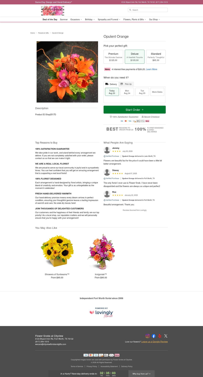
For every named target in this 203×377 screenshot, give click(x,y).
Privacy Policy (92, 366)
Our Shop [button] (153, 19)
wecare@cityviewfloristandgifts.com (50, 344)
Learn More (151, 69)
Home (32, 33)
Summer (64, 19)
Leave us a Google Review (154, 341)
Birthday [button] (89, 19)
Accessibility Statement (109, 366)
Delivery (113, 84)
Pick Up (128, 84)
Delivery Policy (126, 366)
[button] (196, 365)
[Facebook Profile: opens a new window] (154, 336)
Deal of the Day (50, 19)
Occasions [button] (75, 19)
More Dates (157, 91)
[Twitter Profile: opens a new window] (166, 336)
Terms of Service (77, 366)
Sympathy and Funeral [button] (108, 19)
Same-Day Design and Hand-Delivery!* (53, 2)
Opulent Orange (128, 156)
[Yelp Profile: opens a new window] (160, 336)
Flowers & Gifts (43, 33)
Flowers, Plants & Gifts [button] (133, 19)
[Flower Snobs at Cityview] (55, 10)
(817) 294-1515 (42, 341)
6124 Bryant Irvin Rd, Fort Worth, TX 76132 (54, 338)
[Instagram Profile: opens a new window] (148, 336)
